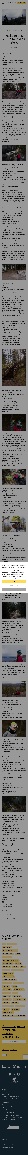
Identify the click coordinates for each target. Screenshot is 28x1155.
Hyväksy (14, 581)
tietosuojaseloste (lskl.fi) (10, 578)
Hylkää (14, 590)
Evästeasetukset (14, 586)
